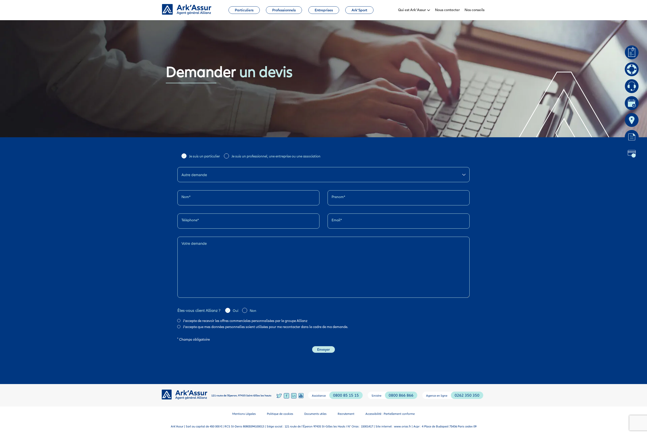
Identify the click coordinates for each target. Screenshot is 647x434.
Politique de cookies (280, 413)
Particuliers (244, 10)
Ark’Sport (359, 10)
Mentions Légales (244, 413)
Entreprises (324, 10)
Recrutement (346, 413)
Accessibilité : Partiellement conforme (390, 413)
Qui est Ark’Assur (412, 10)
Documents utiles (315, 413)
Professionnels (284, 10)
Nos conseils (474, 10)
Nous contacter (447, 10)
